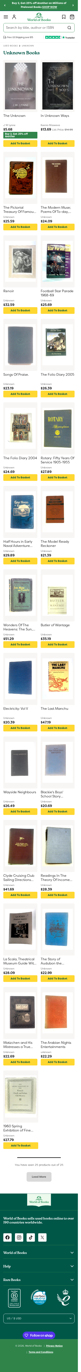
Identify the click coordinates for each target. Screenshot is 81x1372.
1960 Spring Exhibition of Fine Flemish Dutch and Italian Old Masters (18, 1128)
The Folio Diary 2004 (20, 458)
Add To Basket (20, 143)
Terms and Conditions (41, 1352)
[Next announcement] (73, 5)
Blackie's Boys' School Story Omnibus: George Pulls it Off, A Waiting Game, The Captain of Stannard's (57, 794)
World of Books (33, 1345)
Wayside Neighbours (19, 792)
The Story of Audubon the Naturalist (51, 961)
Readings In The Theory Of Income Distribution (55, 878)
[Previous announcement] (4, 5)
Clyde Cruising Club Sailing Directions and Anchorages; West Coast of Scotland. (18, 878)
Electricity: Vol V (15, 709)
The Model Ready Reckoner (55, 544)
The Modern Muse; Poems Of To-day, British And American (57, 210)
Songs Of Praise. (16, 375)
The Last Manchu (54, 709)
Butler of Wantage (55, 625)
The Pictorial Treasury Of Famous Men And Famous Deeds (19, 210)
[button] (5, 16)
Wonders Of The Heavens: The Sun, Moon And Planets (18, 627)
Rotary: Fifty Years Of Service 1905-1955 (57, 460)
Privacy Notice (54, 1346)
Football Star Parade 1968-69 (57, 293)
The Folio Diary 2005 (57, 375)
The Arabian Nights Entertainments (56, 1045)
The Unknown (14, 116)
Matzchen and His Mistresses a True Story (17, 1045)
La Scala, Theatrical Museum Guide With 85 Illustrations (19, 961)
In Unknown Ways (55, 116)
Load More (39, 1176)
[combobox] (39, 27)
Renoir (8, 291)
